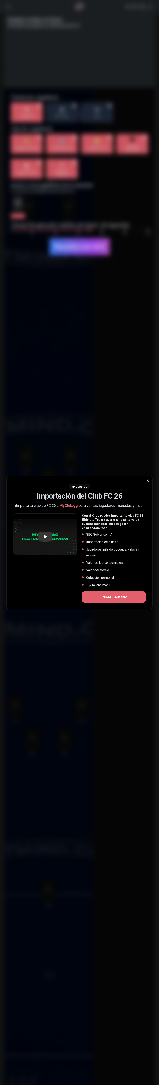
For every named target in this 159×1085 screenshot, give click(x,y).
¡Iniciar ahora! (114, 597)
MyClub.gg (68, 505)
